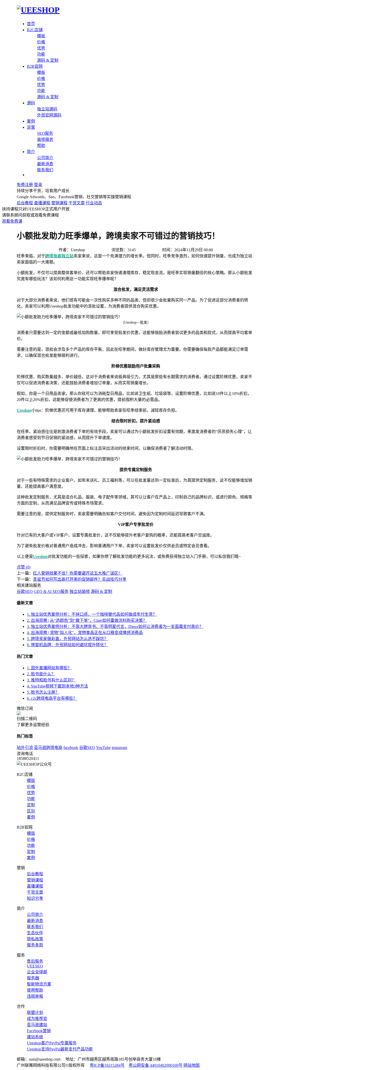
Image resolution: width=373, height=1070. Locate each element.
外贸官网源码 (49, 115)
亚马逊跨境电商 (48, 747)
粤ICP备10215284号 (107, 1065)
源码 (31, 103)
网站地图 (191, 1065)
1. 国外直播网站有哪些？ (49, 668)
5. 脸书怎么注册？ (43, 692)
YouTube (103, 747)
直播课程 (42, 203)
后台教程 (25, 203)
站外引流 (25, 747)
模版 (31, 780)
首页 (31, 24)
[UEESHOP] (38, 9)
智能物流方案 (39, 984)
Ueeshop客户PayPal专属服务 (52, 1043)
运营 (31, 127)
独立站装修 (80, 591)
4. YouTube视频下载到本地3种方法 (57, 686)
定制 (31, 805)
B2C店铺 (35, 30)
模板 (41, 36)
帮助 (41, 145)
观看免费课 (12, 221)
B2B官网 (35, 66)
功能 (41, 54)
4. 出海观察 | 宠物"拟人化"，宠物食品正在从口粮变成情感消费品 (85, 632)
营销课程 (59, 203)
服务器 (33, 978)
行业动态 (94, 203)
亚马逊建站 (37, 1025)
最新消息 (45, 164)
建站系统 (35, 1037)
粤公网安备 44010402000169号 (155, 1065)
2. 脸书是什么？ (41, 674)
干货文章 (77, 203)
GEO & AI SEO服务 (51, 591)
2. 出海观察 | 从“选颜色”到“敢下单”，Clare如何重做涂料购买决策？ (87, 620)
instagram (119, 747)
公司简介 (45, 158)
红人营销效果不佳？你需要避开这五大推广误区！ (77, 573)
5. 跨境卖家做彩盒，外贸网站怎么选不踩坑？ (67, 639)
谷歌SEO (25, 591)
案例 (31, 121)
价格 (41, 42)
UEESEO (35, 966)
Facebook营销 (39, 1031)
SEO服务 (45, 133)
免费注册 (25, 184)
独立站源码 (47, 109)
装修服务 (45, 139)
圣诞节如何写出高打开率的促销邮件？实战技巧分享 (79, 579)
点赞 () (23, 567)
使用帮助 (35, 990)
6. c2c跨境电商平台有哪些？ (52, 698)
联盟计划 (35, 1012)
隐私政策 (35, 939)
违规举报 (35, 996)
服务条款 (35, 945)
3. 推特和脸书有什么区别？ (51, 680)
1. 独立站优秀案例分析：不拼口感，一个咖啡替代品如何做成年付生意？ (92, 614)
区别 (31, 811)
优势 (41, 48)
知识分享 (35, 898)
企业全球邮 (37, 972)
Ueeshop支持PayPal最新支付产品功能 (60, 1049)
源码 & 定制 (47, 60)
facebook (70, 747)
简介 (31, 151)
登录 (38, 184)
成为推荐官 (37, 1018)
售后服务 (35, 961)
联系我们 (45, 170)
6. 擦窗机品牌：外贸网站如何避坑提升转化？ (67, 645)
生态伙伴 (35, 933)
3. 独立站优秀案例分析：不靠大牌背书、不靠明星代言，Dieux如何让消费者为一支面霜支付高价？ (115, 626)
